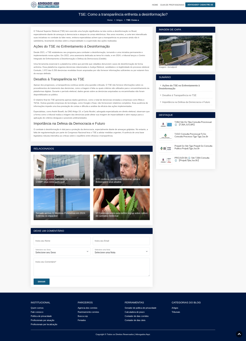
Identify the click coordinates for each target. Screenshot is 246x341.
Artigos (175, 308)
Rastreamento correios (88, 312)
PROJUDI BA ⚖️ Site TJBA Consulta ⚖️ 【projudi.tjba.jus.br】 (192, 159)
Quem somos (37, 308)
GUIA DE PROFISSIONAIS (172, 5)
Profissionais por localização (44, 324)
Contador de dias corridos (137, 316)
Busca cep (83, 316)
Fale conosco (37, 312)
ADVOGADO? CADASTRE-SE (200, 5)
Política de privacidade (41, 316)
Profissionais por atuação (42, 320)
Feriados (82, 320)
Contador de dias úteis (135, 320)
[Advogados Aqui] (45, 5)
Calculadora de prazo (134, 312)
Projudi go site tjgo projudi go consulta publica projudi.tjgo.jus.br (193, 147)
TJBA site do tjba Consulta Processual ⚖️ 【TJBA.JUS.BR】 (193, 123)
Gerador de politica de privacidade (140, 308)
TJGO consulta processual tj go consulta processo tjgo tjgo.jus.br (191, 135)
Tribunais (176, 312)
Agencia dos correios (87, 308)
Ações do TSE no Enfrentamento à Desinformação (179, 87)
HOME (155, 5)
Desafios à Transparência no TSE (179, 95)
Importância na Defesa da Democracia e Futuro (186, 102)
